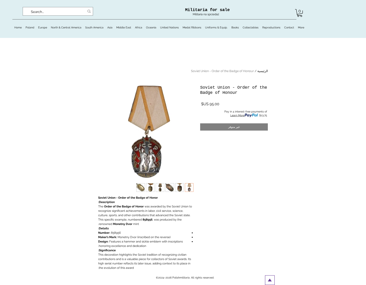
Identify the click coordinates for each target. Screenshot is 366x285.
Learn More (237, 115)
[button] (299, 13)
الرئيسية (262, 71)
